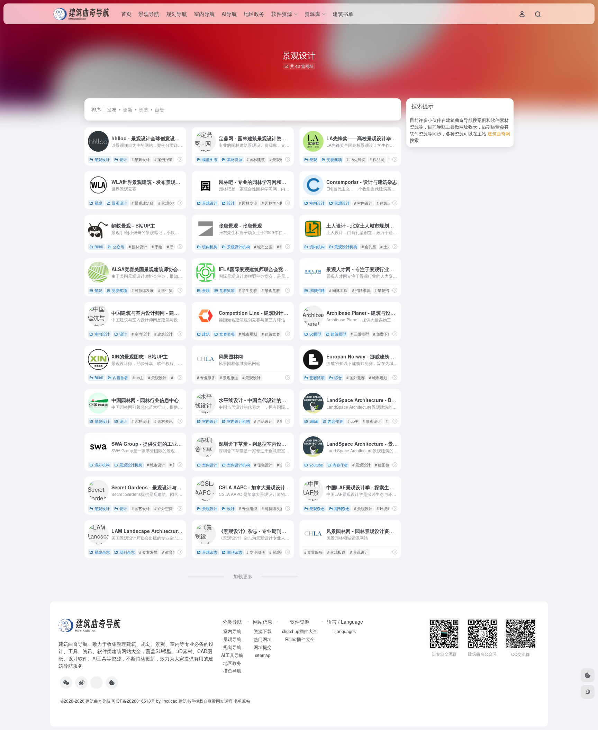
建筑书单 (343, 13)
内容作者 (120, 377)
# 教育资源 (171, 552)
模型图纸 (209, 159)
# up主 (138, 377)
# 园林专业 (248, 203)
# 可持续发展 (143, 290)
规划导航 (176, 13)
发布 (112, 109)
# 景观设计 (141, 159)
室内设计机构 (238, 421)
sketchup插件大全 (299, 631)
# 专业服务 (206, 377)
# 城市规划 (248, 334)
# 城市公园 (263, 246)
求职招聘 (317, 290)
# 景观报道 (229, 377)
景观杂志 (317, 508)
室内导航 (204, 13)
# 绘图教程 (384, 465)
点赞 (159, 109)
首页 (126, 13)
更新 (128, 109)
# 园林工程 (338, 290)
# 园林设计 (138, 246)
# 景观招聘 (383, 290)
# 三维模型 (360, 334)
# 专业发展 (148, 552)
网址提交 (263, 647)
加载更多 (243, 576)
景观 (313, 159)
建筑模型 (338, 334)
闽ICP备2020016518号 (133, 701)
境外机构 (102, 465)
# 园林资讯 (163, 421)
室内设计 (317, 203)
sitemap (262, 655)
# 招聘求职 (361, 290)
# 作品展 (377, 159)
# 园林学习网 (273, 203)
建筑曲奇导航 (73, 643)
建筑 (206, 334)
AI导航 (229, 13)
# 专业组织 (248, 508)
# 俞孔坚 (369, 246)
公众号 (118, 246)
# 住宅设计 (263, 465)
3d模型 (315, 334)
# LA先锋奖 (355, 159)
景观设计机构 (238, 246)
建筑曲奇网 (499, 133)
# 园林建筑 (255, 159)
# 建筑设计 (386, 203)
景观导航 (148, 13)
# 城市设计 (156, 465)
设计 (123, 159)
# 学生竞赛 (248, 290)
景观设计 (102, 159)
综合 (338, 377)
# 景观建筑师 (143, 203)
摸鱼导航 (232, 671)
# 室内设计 (363, 203)
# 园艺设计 (141, 508)
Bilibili (98, 246)
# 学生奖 (165, 290)
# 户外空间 (163, 508)
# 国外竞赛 (355, 377)
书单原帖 (242, 701)
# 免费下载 (382, 334)
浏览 (143, 109)
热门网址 (263, 639)
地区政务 (254, 13)
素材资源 (234, 159)
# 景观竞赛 (167, 203)
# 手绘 (157, 246)
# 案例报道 (163, 159)
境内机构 (209, 246)
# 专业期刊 (255, 552)
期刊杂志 (342, 508)
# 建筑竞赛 (271, 334)
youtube (316, 465)
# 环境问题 (386, 508)
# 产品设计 (263, 421)
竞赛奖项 (334, 159)
